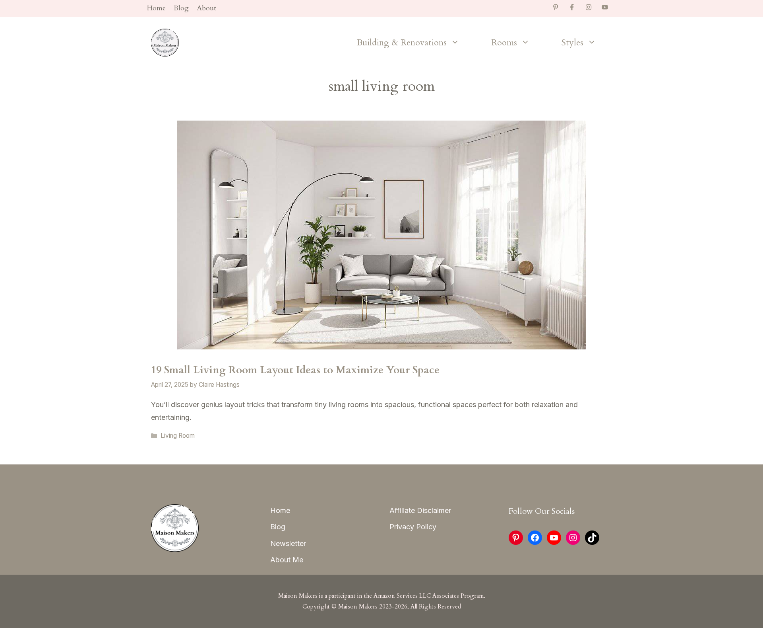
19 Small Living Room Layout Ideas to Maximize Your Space (295, 370)
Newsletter (288, 543)
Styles (572, 43)
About (206, 8)
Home (156, 8)
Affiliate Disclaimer (420, 510)
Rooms (504, 43)
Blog (181, 8)
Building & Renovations (402, 43)
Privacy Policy (412, 527)
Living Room (178, 435)
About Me (286, 560)
